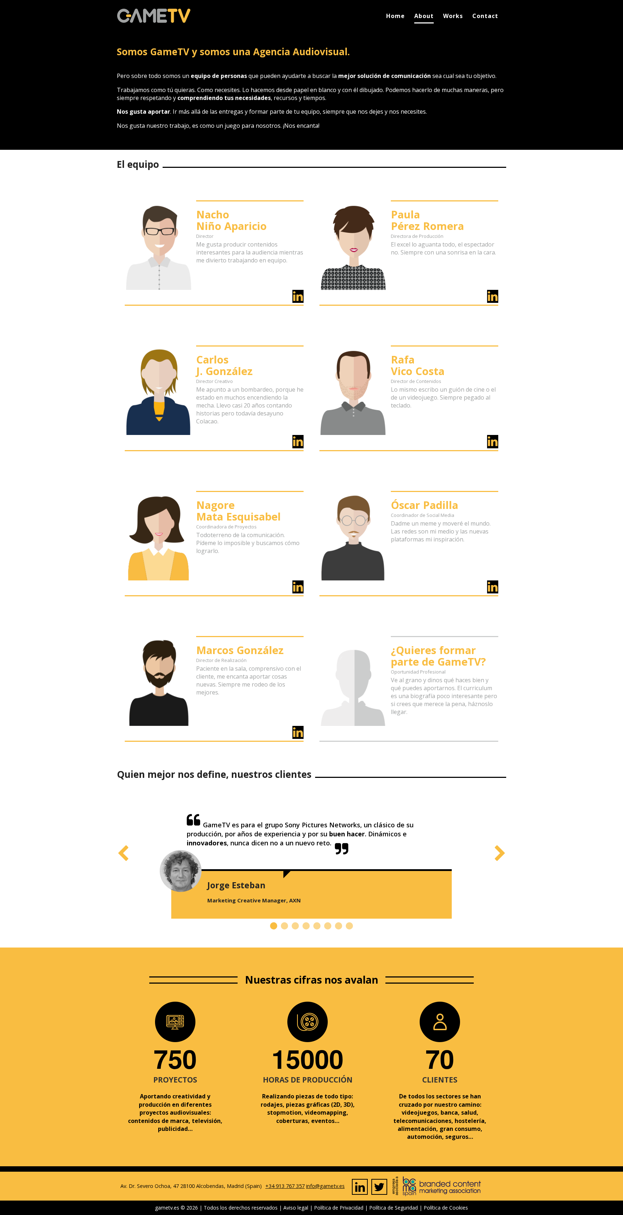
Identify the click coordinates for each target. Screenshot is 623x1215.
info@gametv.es (325, 1186)
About (424, 16)
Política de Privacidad (338, 1207)
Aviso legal (295, 1207)
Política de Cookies (446, 1207)
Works (453, 16)
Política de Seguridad (393, 1207)
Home (395, 16)
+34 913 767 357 (285, 1186)
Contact (485, 16)
